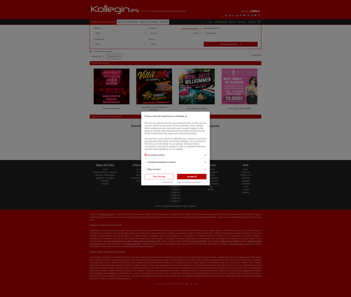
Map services (154, 169)
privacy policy (189, 133)
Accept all (191, 176)
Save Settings (159, 176)
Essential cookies (156, 155)
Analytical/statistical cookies (162, 162)
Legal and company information (189, 182)
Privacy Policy (167, 182)
